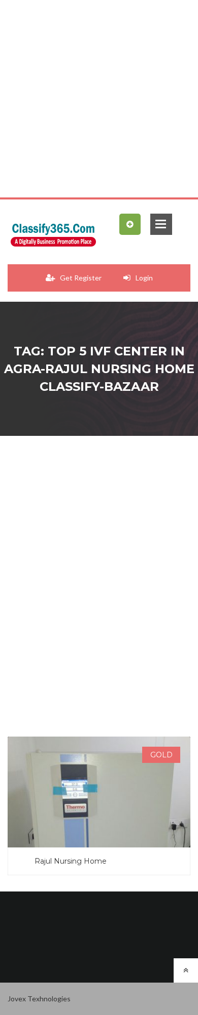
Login (144, 277)
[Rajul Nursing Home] (99, 811)
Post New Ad (130, 226)
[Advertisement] (99, 98)
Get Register (81, 277)
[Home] (53, 232)
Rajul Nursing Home (71, 861)
